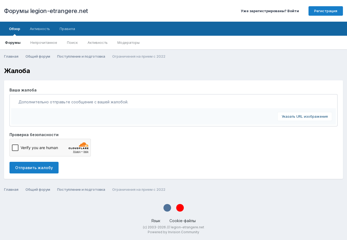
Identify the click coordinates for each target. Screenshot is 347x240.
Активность (98, 42)
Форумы (13, 42)
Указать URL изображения (305, 116)
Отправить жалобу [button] (34, 167)
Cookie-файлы (182, 220)
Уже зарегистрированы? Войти (271, 11)
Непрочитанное (43, 42)
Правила (67, 29)
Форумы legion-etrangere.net (46, 10)
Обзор (14, 29)
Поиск (72, 42)
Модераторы (128, 42)
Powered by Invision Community (173, 232)
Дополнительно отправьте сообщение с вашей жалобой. (72, 102)
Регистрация (325, 11)
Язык (156, 220)
